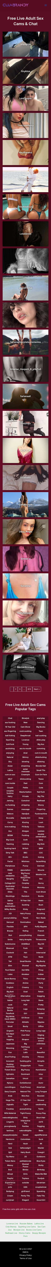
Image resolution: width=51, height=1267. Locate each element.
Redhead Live (11, 1233)
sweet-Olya (25, 288)
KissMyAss (25, 179)
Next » (37, 689)
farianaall (25, 396)
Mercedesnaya (25, 667)
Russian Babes (26, 1223)
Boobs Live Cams (34, 1230)
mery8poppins (25, 613)
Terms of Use (26, 1258)
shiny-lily (25, 640)
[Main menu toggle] (45, 5)
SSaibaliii (25, 477)
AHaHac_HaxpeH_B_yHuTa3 (25, 369)
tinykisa (25, 71)
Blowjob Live (18, 1230)
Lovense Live (12, 1223)
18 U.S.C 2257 (25, 1249)
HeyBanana (25, 152)
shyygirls (25, 44)
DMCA (25, 1252)
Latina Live (39, 1223)
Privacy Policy (25, 1255)
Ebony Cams (24, 1233)
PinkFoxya (25, 260)
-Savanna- (25, 585)
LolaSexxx (25, 233)
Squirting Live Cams (27, 1227)
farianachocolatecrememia (25, 342)
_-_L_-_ (25, 315)
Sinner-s (25, 558)
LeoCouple (25, 98)
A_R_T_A (25, 450)
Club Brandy (11, 1227)
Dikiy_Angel (25, 531)
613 (29, 689)
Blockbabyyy (25, 206)
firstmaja (26, 423)
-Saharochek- (25, 504)
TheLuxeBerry (26, 125)
